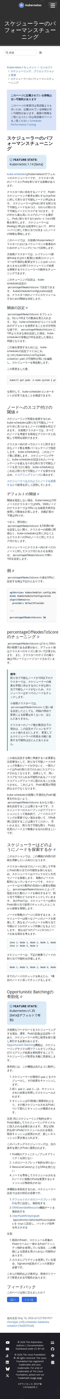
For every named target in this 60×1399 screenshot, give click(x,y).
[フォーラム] (7, 1349)
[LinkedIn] (7, 1362)
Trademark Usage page (30, 1377)
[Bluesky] (8, 1369)
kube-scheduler (16, 174)
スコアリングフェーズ (27, 474)
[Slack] (52, 1355)
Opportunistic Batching (21, 1045)
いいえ (29, 1299)
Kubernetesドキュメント (21, 67)
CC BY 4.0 (39, 1348)
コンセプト (46, 67)
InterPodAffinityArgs (24, 1216)
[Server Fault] (7, 1355)
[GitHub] (52, 1349)
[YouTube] (7, 1342)
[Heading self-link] (26, 308)
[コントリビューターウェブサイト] (52, 1342)
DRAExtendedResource (26, 1207)
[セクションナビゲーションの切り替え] (40, 52)
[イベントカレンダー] (52, 1362)
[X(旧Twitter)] (7, 1375)
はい (13, 1299)
